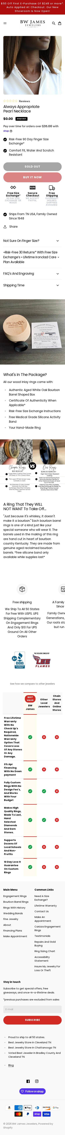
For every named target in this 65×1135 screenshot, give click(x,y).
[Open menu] (5, 23)
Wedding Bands (13, 913)
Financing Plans (12, 930)
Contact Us (41, 911)
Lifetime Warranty (45, 905)
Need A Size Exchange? (41, 898)
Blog (11, 1065)
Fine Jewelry (10, 919)
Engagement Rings (15, 896)
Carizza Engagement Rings (47, 928)
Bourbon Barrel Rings (15, 902)
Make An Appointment (42, 918)
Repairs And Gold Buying (45, 943)
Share (13, 227)
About (7, 925)
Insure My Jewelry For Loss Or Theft (47, 968)
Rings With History (14, 907)
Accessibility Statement (42, 958)
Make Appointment (15, 936)
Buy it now (32, 177)
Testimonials (42, 936)
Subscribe (32, 1020)
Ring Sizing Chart (44, 951)
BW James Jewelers (24, 1123)
